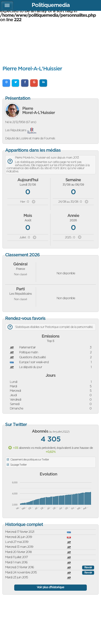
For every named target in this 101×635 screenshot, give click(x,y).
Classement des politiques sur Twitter (29, 459)
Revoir (88, 567)
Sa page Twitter (18, 464)
